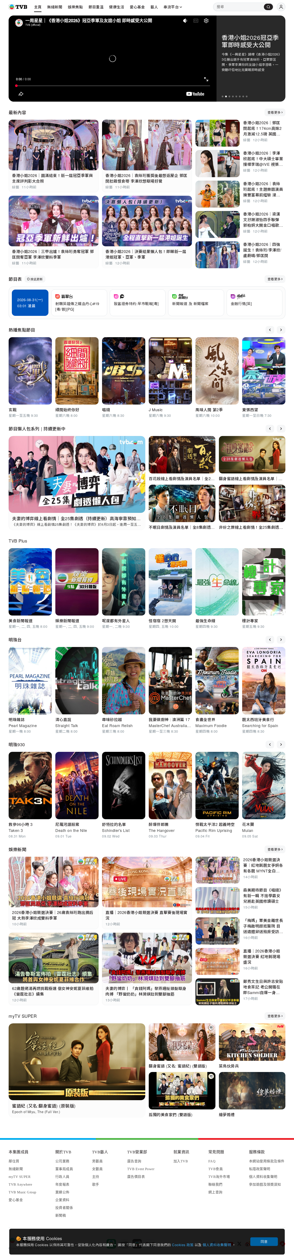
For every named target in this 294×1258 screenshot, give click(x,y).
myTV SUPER (23, 1016)
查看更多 (274, 112)
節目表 (15, 279)
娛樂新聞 (17, 849)
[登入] (281, 7)
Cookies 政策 (183, 1244)
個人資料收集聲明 (217, 1244)
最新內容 (17, 112)
